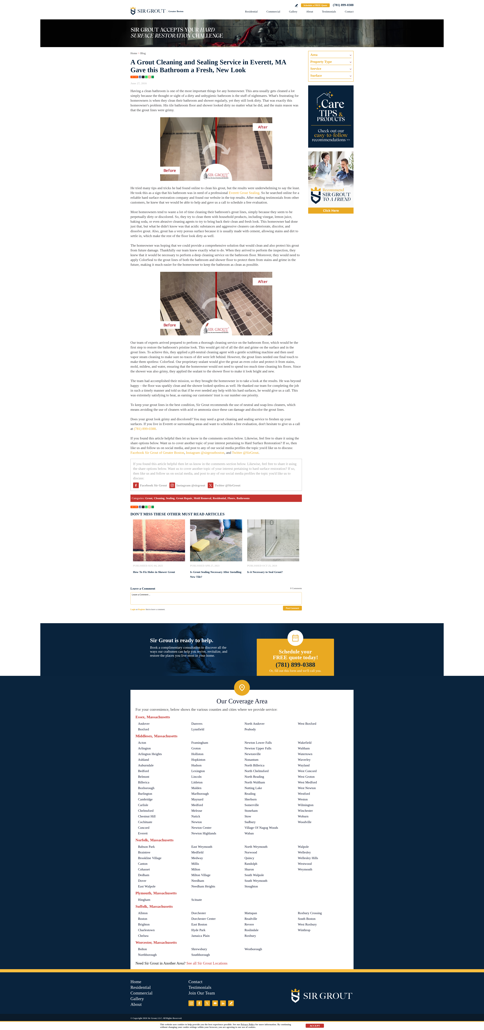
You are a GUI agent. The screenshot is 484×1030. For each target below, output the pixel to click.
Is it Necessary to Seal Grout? (265, 572)
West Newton (307, 788)
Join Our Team (201, 993)
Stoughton (251, 886)
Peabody (250, 729)
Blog (143, 53)
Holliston (197, 754)
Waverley (304, 759)
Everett (143, 833)
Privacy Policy (248, 1024)
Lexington (198, 771)
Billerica (143, 782)
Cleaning (159, 498)
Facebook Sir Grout (153, 485)
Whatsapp (146, 77)
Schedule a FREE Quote (315, 5)
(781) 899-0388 (343, 5)
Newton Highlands (203, 833)
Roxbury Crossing (310, 913)
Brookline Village (149, 858)
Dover (142, 881)
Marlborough (200, 793)
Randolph (251, 864)
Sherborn (251, 799)
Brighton (144, 924)
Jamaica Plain (200, 936)
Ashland (143, 759)
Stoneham (251, 810)
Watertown (305, 754)
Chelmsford (146, 810)
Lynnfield (197, 729)
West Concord (307, 771)
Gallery (293, 11)
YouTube (215, 1003)
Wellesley (304, 852)
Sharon (249, 869)
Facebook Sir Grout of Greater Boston (157, 453)
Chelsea (143, 936)
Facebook (140, 77)
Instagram (191, 1003)
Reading (250, 793)
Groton (196, 748)
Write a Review (296, 5)
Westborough (253, 949)
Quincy (249, 858)
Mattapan (251, 913)
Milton (195, 869)
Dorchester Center (203, 919)
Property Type (321, 62)
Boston (142, 919)
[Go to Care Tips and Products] (331, 116)
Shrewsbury (199, 949)
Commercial (273, 11)
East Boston (199, 924)
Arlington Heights (150, 754)
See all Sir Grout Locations (207, 963)
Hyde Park (198, 930)
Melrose (196, 810)
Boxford (143, 729)
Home (133, 53)
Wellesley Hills (308, 858)
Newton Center (201, 827)
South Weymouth (256, 881)
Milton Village (200, 875)
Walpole (303, 847)
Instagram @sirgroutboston (205, 453)
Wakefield (304, 742)
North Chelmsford (257, 771)
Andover (144, 723)
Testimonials (329, 11)
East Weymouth (201, 847)
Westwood (305, 864)
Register (141, 609)
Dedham (143, 875)
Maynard (197, 799)
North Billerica (254, 765)
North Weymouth (256, 847)
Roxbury (250, 936)
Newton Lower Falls (258, 742)
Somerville (252, 805)
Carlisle (143, 805)
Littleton (197, 782)
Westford (304, 793)
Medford (197, 805)
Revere (249, 924)
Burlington (145, 793)
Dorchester (198, 913)
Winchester (305, 810)
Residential (251, 11)
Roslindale (252, 930)
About (309, 11)
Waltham (304, 748)
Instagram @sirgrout (190, 485)
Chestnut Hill (147, 816)
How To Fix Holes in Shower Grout (154, 572)
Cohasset (144, 869)
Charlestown (146, 930)
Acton (142, 742)
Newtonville (253, 754)
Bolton (142, 949)
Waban (249, 833)
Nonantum (251, 759)
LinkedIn (223, 1003)
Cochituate (145, 822)
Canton (142, 864)
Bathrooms (243, 498)
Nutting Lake (253, 788)
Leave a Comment (142, 588)
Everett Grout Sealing (244, 193)
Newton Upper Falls (258, 748)
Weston (303, 799)
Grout (148, 498)
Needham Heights (203, 886)
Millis (195, 864)
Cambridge (145, 799)
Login (132, 609)
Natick (195, 816)
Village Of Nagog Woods (261, 827)
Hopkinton (198, 759)
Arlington (144, 748)
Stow (248, 816)
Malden (196, 788)
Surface (316, 75)
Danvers (196, 723)
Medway (197, 858)
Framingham (199, 742)
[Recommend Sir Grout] (331, 182)
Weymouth (305, 869)
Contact (349, 11)
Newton (196, 822)
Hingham (144, 900)
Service (315, 69)
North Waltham (255, 782)
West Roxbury (307, 924)
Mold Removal (202, 498)
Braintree (144, 852)
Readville (251, 919)
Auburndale (146, 765)
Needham (197, 881)
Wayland (304, 765)
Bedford (143, 771)
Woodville (304, 822)
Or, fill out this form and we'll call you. (295, 671)
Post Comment (292, 608)
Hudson (196, 765)
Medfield (197, 852)
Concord (143, 827)
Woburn (303, 816)
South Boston (306, 919)
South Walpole (254, 875)
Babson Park (146, 847)
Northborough (147, 955)
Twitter (143, 77)
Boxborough (146, 788)
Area (313, 55)
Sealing (170, 498)
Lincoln (196, 776)
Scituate (196, 900)
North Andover (255, 723)
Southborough (200, 955)
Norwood (251, 852)
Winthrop (304, 930)
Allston (143, 913)
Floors (231, 498)
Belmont (143, 776)
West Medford (307, 782)
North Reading (254, 776)
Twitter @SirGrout (245, 453)
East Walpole (147, 886)
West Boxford (307, 723)
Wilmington (305, 805)
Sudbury (250, 822)
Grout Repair (184, 498)
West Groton (306, 776)
